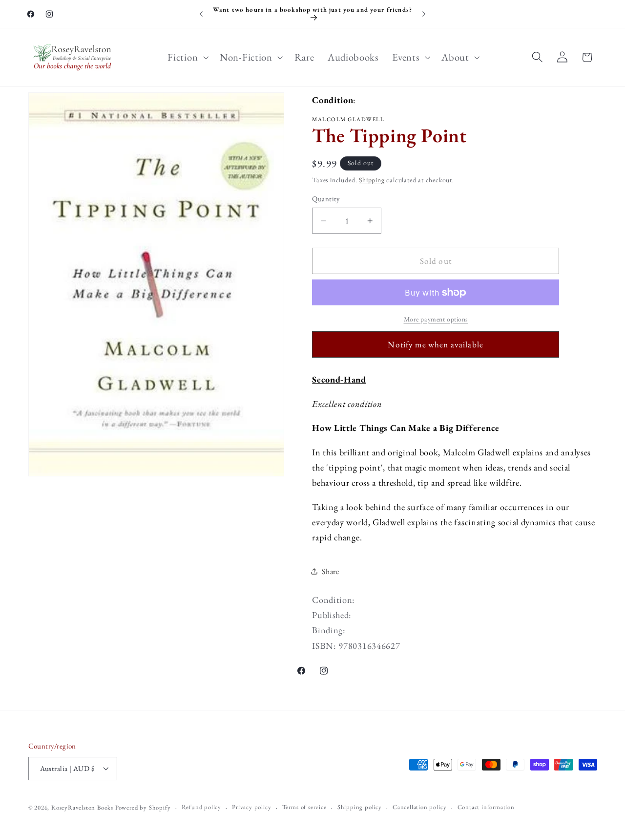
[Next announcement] (424, 14)
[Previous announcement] (201, 14)
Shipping (371, 179)
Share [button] (330, 571)
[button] (187, 57)
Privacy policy (251, 807)
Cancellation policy (419, 807)
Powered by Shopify (143, 808)
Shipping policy (359, 807)
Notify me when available (435, 344)
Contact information (486, 807)
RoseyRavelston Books (82, 808)
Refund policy (201, 807)
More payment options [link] (436, 319)
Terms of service (304, 807)
